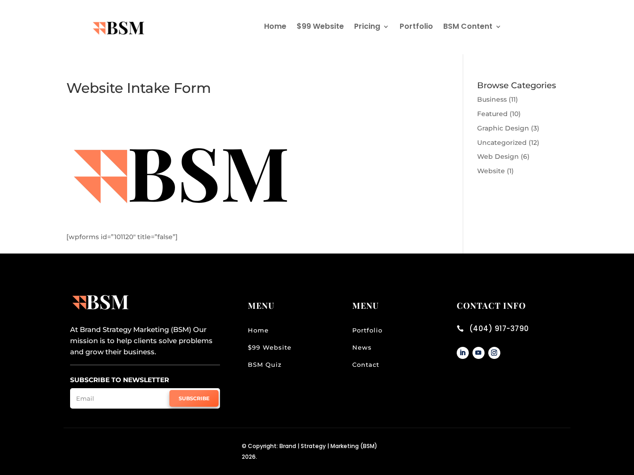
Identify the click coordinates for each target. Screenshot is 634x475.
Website (491, 171)
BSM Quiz (265, 364)
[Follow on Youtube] (478, 353)
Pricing (367, 27)
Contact (365, 364)
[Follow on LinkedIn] (463, 353)
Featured (492, 114)
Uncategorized (502, 142)
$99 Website (320, 27)
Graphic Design (503, 128)
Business (492, 99)
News (362, 347)
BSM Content (467, 27)
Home (275, 27)
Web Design (498, 156)
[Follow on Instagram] (494, 353)
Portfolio (416, 27)
